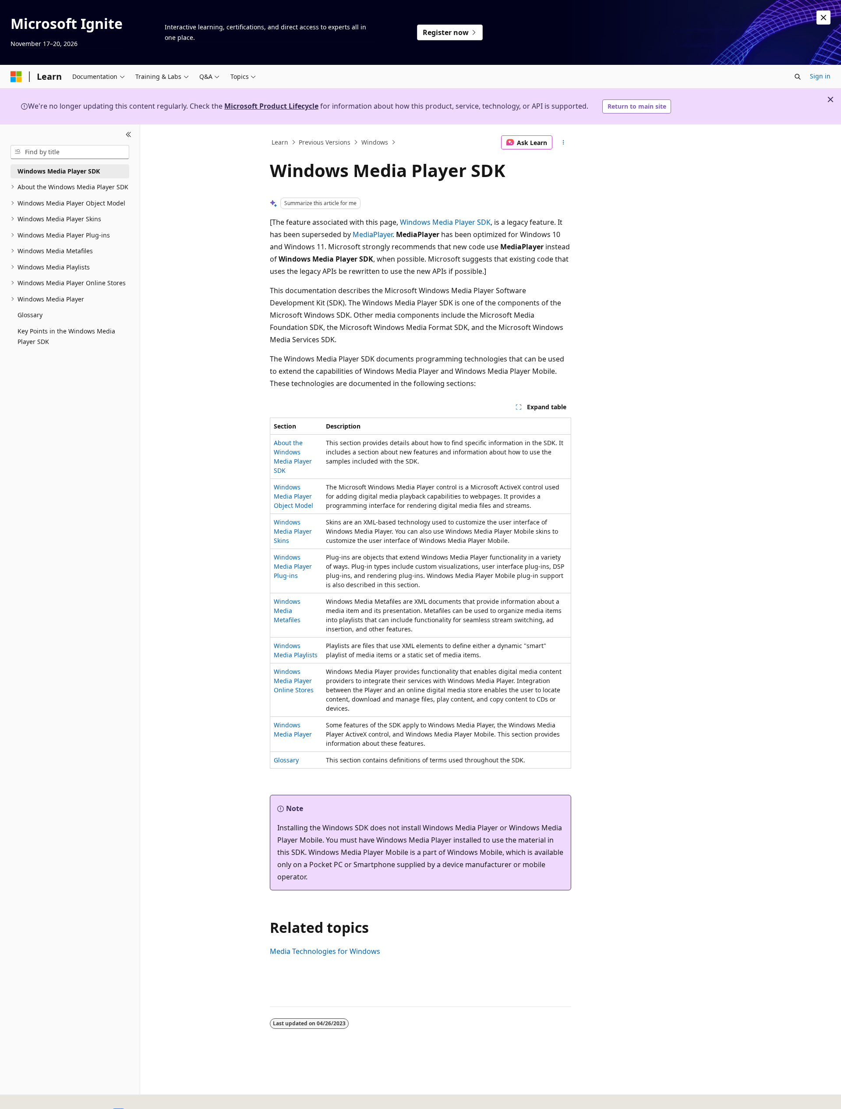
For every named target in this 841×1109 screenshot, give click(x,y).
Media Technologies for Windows (325, 951)
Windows (374, 142)
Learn (280, 142)
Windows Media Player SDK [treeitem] (59, 171)
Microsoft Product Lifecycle (271, 106)
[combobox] (70, 152)
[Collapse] (128, 135)
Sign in (820, 76)
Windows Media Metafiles (287, 610)
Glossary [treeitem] (30, 315)
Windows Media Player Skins (293, 531)
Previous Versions (324, 142)
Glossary (286, 760)
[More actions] (563, 142)
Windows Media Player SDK (445, 222)
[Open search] (797, 77)
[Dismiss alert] (823, 18)
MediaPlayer (372, 234)
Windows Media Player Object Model (293, 496)
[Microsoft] (16, 76)
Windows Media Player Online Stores (294, 680)
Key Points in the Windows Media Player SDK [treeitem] (66, 336)
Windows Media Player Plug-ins (293, 566)
